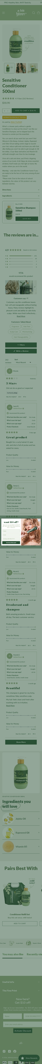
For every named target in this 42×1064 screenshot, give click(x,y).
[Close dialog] (39, 520)
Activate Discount (11, 542)
